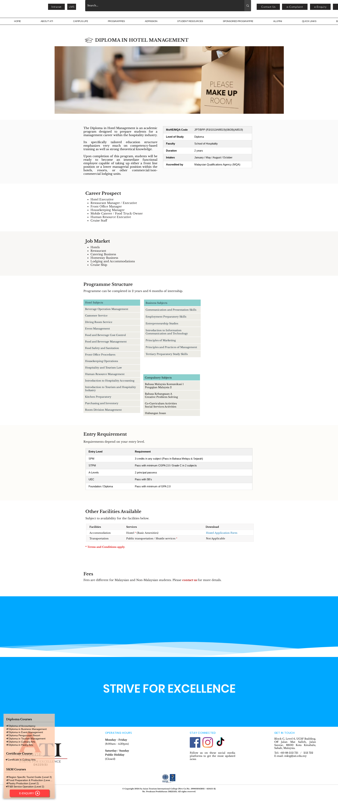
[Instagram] (207, 742)
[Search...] (247, 5)
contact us (189, 580)
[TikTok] (220, 742)
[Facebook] (195, 742)
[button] (56, 7)
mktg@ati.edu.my (295, 756)
